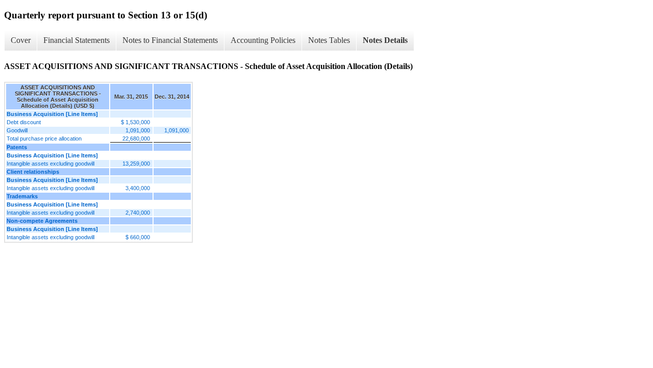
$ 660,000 (137, 237)
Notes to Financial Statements (170, 40)
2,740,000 (137, 213)
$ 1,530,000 (135, 122)
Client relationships (33, 172)
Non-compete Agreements (42, 221)
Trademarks (22, 196)
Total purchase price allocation (44, 138)
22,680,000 (136, 138)
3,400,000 (137, 188)
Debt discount (24, 122)
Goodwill (17, 130)
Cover (21, 40)
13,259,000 (136, 163)
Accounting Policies (263, 40)
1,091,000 (137, 130)
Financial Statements (76, 40)
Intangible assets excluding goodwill (50, 163)
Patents (17, 147)
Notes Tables (329, 40)
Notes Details (385, 40)
